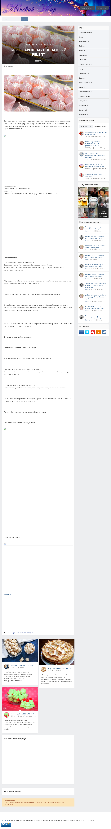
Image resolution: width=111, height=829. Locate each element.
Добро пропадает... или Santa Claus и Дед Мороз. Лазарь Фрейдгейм (95, 285)
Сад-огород (83, 73)
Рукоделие (83, 69)
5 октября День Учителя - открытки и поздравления (94, 165)
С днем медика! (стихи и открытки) (93, 175)
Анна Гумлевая (92, 197)
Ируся (91, 206)
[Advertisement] (38, 226)
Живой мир (83, 41)
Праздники (83, 101)
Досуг (81, 37)
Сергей (80, 206)
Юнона (80, 217)
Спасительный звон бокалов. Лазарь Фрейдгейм (95, 247)
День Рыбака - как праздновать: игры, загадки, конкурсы (95, 155)
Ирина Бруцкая (101, 197)
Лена (80, 196)
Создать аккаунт (87, 8)
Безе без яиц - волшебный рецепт (23, 665)
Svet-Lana (102, 217)
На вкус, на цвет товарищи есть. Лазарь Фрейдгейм (94, 228)
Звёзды (82, 46)
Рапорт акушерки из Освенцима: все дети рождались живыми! (92, 144)
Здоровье (82, 105)
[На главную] (34, 8)
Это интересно (84, 82)
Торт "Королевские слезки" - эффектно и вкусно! (60, 668)
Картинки (82, 114)
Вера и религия (84, 92)
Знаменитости (84, 96)
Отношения (83, 60)
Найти (25, 19)
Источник (7, 594)
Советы (82, 78)
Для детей (83, 110)
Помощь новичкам (85, 32)
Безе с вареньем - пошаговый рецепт (20, 633)
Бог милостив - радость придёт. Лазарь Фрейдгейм (94, 307)
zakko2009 (92, 217)
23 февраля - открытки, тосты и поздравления (96, 133)
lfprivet (87, 240)
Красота (82, 51)
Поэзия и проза (84, 64)
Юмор (81, 87)
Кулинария (83, 55)
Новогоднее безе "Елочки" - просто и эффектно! (23, 714)
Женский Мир (5, 821)
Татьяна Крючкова (102, 207)
